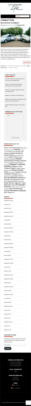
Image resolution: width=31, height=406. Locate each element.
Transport (24, 65)
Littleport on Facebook (15, 362)
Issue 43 (12, 65)
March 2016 (6, 282)
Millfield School (17, 178)
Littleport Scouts (21, 172)
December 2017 (7, 259)
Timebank (6, 188)
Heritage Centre (20, 151)
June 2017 (6, 267)
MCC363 (7, 178)
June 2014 (6, 310)
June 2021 (6, 204)
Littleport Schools (11, 172)
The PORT (12, 187)
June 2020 (6, 220)
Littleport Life (21, 25)
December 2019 (7, 228)
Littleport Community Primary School (15, 160)
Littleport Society (10, 174)
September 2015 (7, 294)
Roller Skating (21, 181)
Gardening (13, 151)
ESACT (15, 371)
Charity (17, 149)
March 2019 (6, 239)
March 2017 (6, 271)
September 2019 (7, 231)
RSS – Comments (16, 388)
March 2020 (6, 224)
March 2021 (6, 208)
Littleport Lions (16, 166)
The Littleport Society (15, 365)
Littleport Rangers (20, 168)
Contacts (15, 377)
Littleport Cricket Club (9, 162)
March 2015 (6, 302)
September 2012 (7, 322)
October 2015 (7, 290)
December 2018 (7, 243)
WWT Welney (8, 192)
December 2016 (7, 275)
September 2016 (7, 278)
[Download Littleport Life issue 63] (15, 126)
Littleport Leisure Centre (14, 165)
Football (9, 151)
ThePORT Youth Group (20, 187)
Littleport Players (10, 168)
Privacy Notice (15, 379)
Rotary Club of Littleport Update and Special (14, 89)
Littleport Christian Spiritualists (11, 104)
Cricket (5, 151)
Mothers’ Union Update (10, 95)
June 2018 (6, 251)
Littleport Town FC (18, 176)
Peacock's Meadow (12, 181)
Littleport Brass (13, 157)
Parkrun (5, 181)
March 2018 (6, 255)
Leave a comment (13, 67)
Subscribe (7, 348)
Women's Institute (18, 190)
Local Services (17, 65)
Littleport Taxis (4, 67)
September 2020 (7, 216)
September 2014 (7, 306)
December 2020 (7, 212)
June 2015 (6, 298)
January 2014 (7, 314)
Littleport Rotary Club (13, 171)
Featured (7, 65)
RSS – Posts (16, 385)
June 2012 (6, 325)
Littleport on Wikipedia (15, 364)
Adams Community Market (12, 148)
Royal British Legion (11, 183)
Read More (26, 62)
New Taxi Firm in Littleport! (10, 23)
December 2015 (7, 286)
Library (6, 153)
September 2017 (7, 263)
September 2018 (7, 247)
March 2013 (6, 318)
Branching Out (10, 149)
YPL (14, 192)
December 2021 (7, 200)
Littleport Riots (7, 170)
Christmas (22, 149)
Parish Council (19, 179)
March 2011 (6, 329)
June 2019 (6, 235)
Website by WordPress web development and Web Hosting (15, 402)
